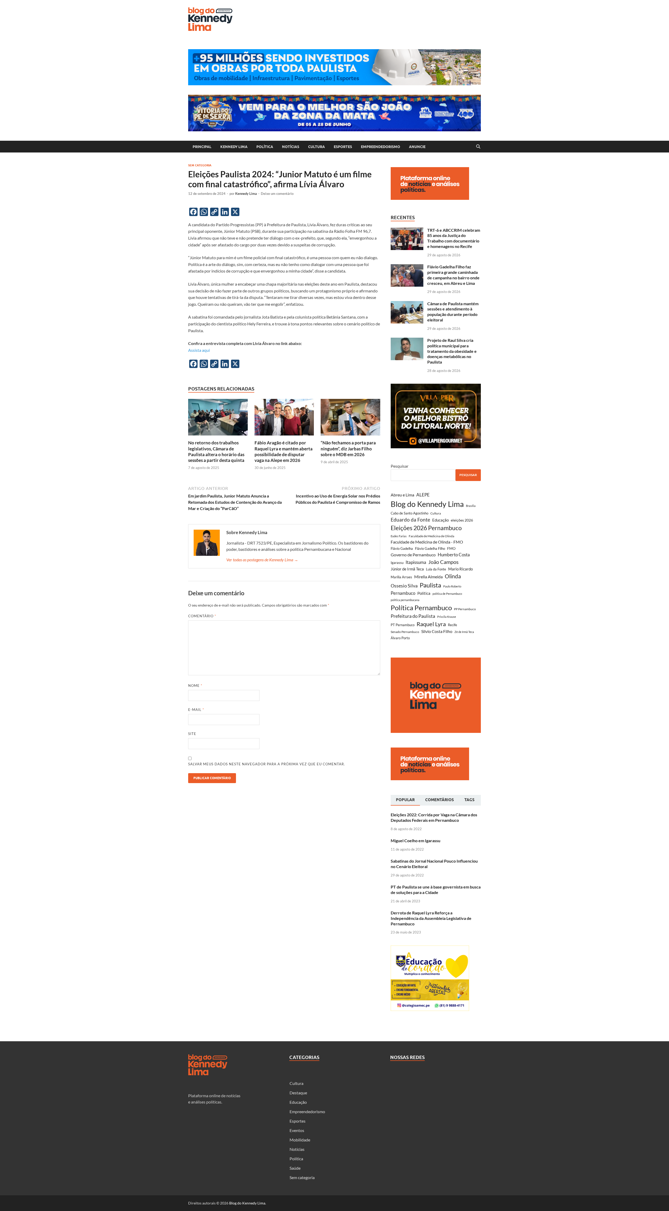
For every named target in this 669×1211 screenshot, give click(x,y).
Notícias (290, 147)
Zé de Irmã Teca (464, 631)
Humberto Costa (454, 554)
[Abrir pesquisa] (478, 147)
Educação (440, 520)
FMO (451, 548)
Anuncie (417, 147)
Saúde (295, 1167)
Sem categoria (199, 165)
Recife (452, 625)
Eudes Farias (399, 536)
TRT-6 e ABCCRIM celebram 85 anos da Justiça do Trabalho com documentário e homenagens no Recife (453, 238)
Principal (202, 147)
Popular (405, 799)
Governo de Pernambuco (413, 554)
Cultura (316, 147)
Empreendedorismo (380, 147)
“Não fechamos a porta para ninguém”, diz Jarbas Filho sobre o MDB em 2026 (348, 448)
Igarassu (397, 563)
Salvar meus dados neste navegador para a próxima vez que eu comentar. (266, 764)
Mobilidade (300, 1139)
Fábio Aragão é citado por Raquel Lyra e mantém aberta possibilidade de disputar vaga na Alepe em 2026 (284, 451)
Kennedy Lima (233, 147)
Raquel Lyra (431, 624)
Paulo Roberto (452, 586)
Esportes (343, 147)
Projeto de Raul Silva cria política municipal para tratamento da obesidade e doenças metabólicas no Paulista (452, 351)
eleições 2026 (462, 520)
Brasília (471, 505)
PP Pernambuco (465, 609)
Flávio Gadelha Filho (430, 548)
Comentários (439, 799)
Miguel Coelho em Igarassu (415, 840)
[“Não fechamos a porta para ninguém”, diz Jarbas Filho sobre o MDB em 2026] (350, 418)
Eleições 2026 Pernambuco (426, 527)
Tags (469, 799)
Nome (195, 685)
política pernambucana (405, 600)
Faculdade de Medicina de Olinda (431, 536)
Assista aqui (199, 350)
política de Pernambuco (447, 593)
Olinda (453, 576)
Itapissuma (416, 562)
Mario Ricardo (460, 569)
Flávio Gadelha (402, 548)
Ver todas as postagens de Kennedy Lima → (262, 559)
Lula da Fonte (436, 569)
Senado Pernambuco (405, 632)
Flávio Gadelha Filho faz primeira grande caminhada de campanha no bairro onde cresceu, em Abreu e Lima (453, 274)
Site (192, 734)
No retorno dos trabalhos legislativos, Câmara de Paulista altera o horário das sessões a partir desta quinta (216, 451)
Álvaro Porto (400, 638)
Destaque (298, 1092)
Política (264, 147)
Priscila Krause (446, 616)
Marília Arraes (401, 577)
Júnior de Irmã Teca (407, 569)
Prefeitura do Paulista (413, 616)
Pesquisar (399, 465)
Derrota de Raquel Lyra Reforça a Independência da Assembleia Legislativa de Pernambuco (431, 918)
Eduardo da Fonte (410, 520)
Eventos (297, 1130)
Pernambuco (403, 593)
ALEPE (423, 494)
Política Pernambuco (421, 607)
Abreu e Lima (402, 494)
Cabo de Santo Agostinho (409, 513)
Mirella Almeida (428, 576)
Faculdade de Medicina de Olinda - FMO (427, 541)
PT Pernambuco (402, 625)
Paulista (430, 585)
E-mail (196, 710)
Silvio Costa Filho (436, 631)
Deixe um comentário (277, 193)
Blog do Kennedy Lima (427, 503)
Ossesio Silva (404, 585)
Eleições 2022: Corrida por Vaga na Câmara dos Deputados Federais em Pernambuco (434, 817)
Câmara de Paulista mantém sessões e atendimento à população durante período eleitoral (452, 311)
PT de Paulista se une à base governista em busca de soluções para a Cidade (436, 889)
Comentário (202, 616)
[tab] (405, 800)
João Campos (443, 562)
